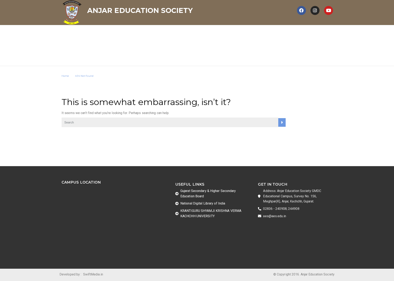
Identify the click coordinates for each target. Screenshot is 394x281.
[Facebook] (301, 10)
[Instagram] (315, 10)
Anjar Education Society (140, 10)
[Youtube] (328, 10)
